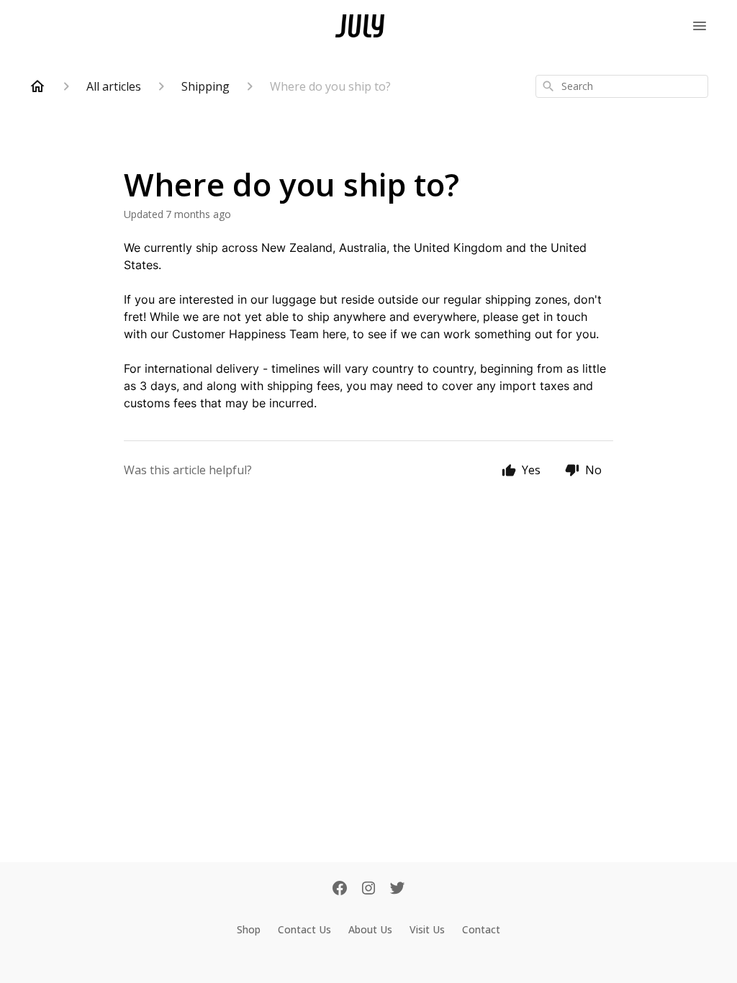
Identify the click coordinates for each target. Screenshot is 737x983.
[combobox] (621, 86)
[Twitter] (397, 889)
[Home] (37, 86)
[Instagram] (368, 889)
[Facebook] (339, 889)
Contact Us (304, 929)
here (334, 334)
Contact (481, 929)
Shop (249, 929)
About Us (370, 929)
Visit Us (427, 929)
